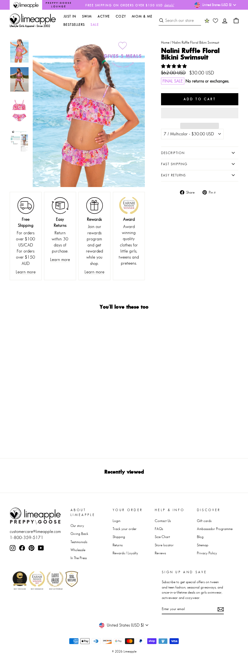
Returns (118, 545)
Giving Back (79, 533)
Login (116, 521)
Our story (77, 525)
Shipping (119, 537)
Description (173, 153)
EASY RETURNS (173, 175)
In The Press (78, 558)
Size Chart (162, 537)
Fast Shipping (174, 164)
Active (104, 16)
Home (165, 42)
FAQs (159, 529)
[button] (174, 66)
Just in (69, 16)
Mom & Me (142, 16)
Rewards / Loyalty (125, 553)
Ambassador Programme (214, 529)
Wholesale (77, 550)
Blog (200, 537)
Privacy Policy (207, 553)
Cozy (121, 16)
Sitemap (202, 545)
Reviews (160, 553)
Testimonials (78, 542)
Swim (87, 16)
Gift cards (204, 521)
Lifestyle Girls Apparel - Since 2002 (30, 26)
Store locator (164, 545)
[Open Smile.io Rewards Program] (207, 20)
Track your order (125, 529)
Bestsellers (74, 24)
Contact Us (163, 521)
